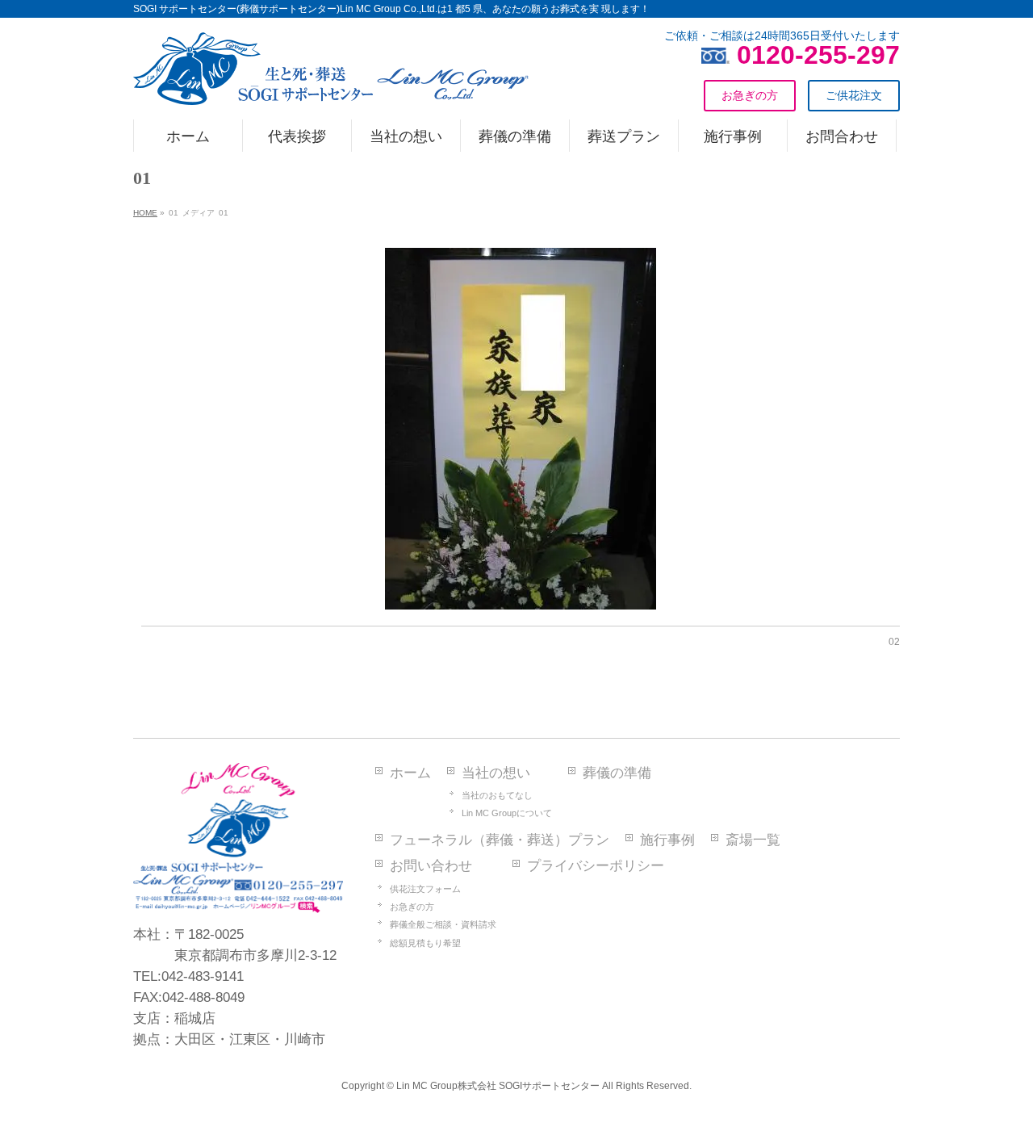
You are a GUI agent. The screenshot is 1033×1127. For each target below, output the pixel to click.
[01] (521, 429)
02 (894, 641)
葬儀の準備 (617, 773)
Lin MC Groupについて (507, 813)
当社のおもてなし (497, 795)
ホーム (410, 773)
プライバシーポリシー (595, 866)
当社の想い (496, 773)
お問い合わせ (431, 866)
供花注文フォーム (425, 889)
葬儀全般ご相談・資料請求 (443, 924)
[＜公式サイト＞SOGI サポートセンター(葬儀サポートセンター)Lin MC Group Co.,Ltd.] (331, 86)
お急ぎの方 (412, 906)
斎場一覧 (753, 840)
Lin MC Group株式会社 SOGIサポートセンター (498, 1085)
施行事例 (667, 840)
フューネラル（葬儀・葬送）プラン (499, 840)
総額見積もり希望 (425, 943)
